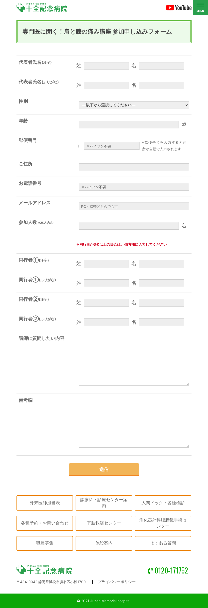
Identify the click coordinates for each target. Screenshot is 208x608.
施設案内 (104, 543)
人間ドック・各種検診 (163, 502)
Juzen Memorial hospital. (110, 601)
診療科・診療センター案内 (104, 502)
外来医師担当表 (45, 502)
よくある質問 (163, 543)
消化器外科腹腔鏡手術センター (163, 523)
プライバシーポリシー (117, 582)
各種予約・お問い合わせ (44, 523)
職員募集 (45, 543)
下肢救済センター (104, 523)
